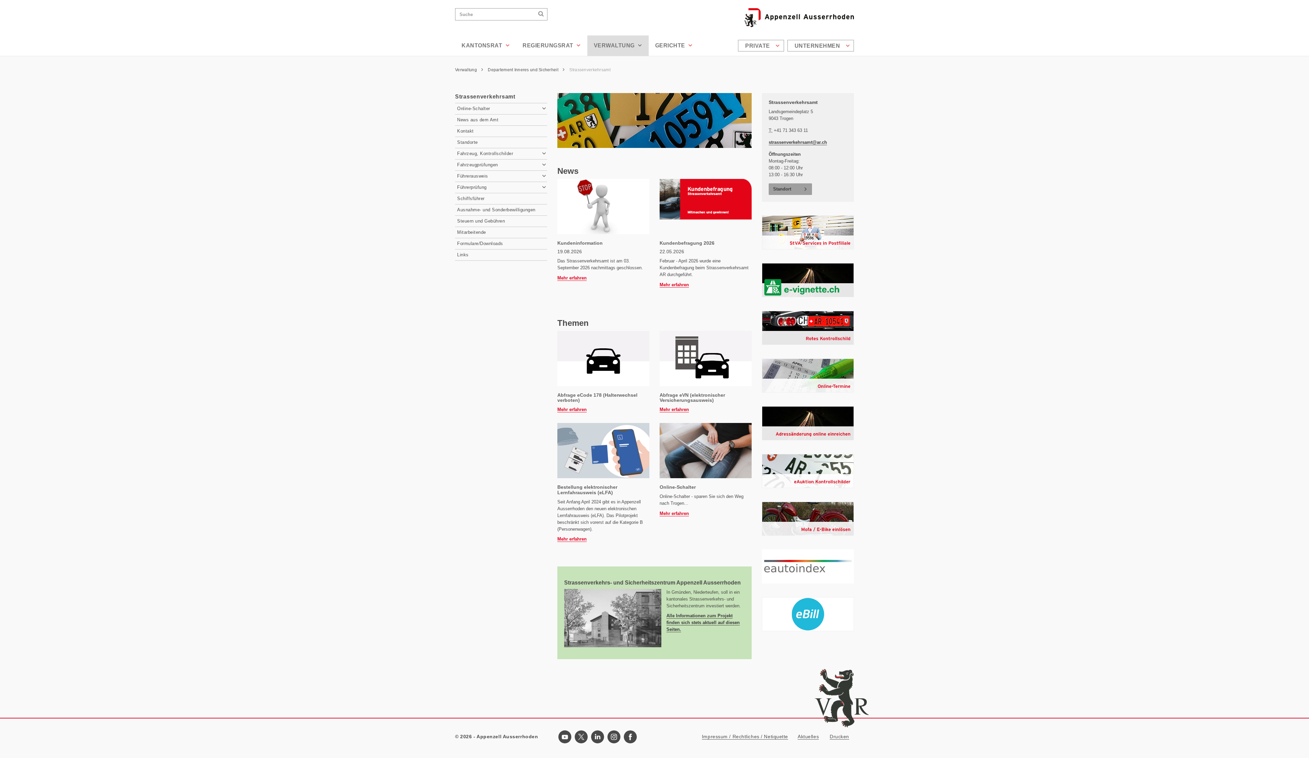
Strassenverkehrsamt (589, 69)
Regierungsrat (549, 45)
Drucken (839, 736)
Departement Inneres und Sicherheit (523, 69)
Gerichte (671, 45)
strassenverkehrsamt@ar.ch (798, 142)
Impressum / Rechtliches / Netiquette (745, 736)
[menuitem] (762, 45)
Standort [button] (782, 189)
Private (758, 46)
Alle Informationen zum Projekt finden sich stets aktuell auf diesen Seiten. (703, 622)
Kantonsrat (483, 45)
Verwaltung (615, 45)
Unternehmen (818, 46)
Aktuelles (808, 736)
